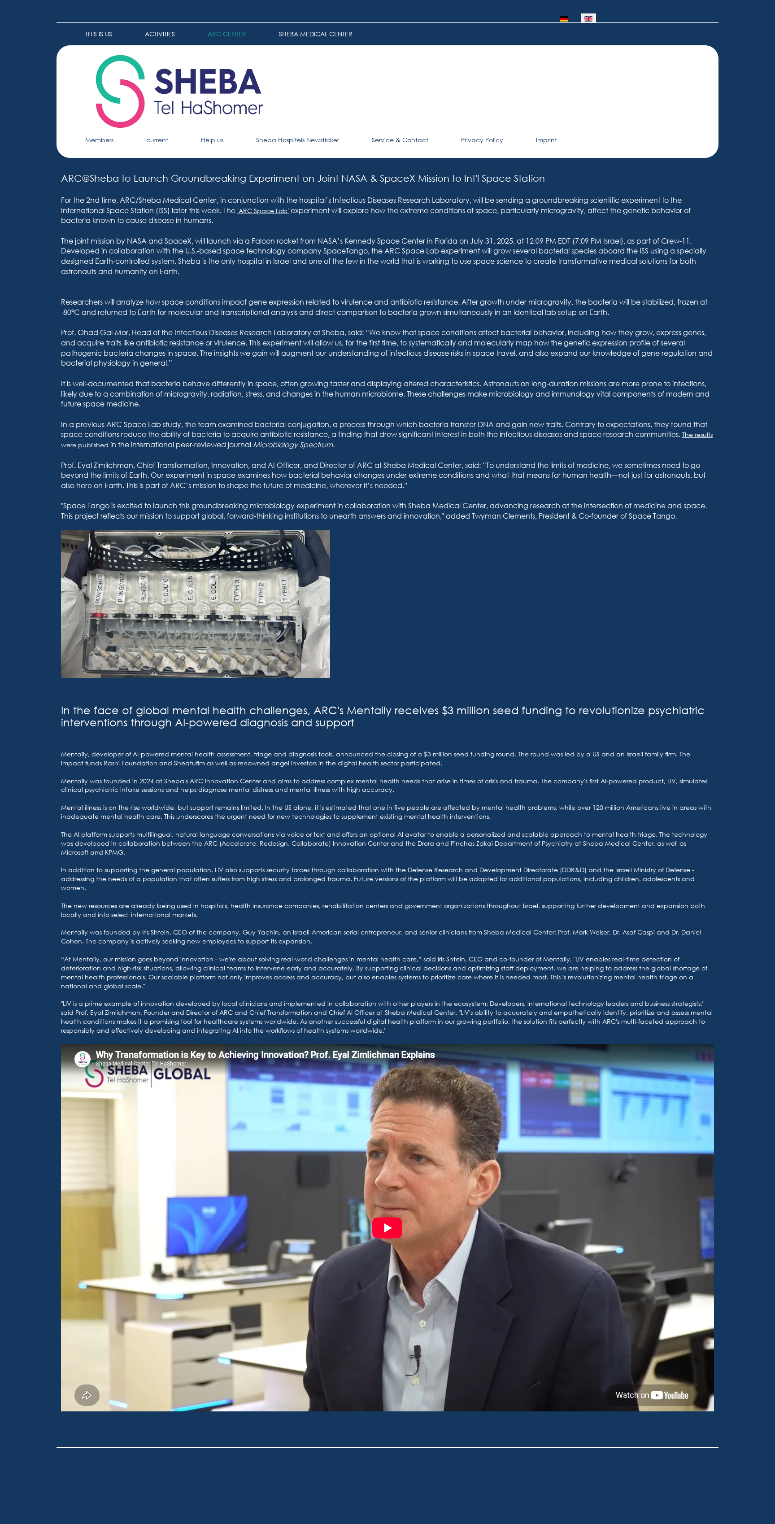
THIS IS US (98, 34)
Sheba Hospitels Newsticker (297, 139)
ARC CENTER (227, 34)
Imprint (546, 139)
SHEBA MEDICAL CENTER (316, 34)
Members (99, 139)
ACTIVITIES (160, 34)
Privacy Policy (482, 139)
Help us (212, 139)
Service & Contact (400, 139)
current (157, 139)
